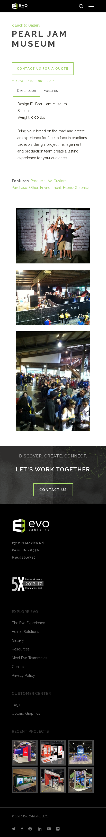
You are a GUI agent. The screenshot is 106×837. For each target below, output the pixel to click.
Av (49, 181)
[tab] (26, 91)
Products (38, 181)
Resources (21, 649)
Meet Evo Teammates (29, 658)
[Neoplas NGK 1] (25, 780)
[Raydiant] (81, 780)
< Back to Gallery (26, 25)
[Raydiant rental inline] (53, 753)
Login (16, 705)
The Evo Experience (28, 623)
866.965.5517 (42, 81)
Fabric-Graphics (76, 188)
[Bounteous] (25, 753)
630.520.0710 (24, 557)
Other (33, 188)
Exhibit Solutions (25, 632)
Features (51, 90)
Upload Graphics (26, 713)
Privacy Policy (23, 675)
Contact (18, 667)
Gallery (18, 640)
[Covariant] (53, 780)
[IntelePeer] (81, 753)
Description (26, 90)
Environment (50, 188)
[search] (81, 6)
